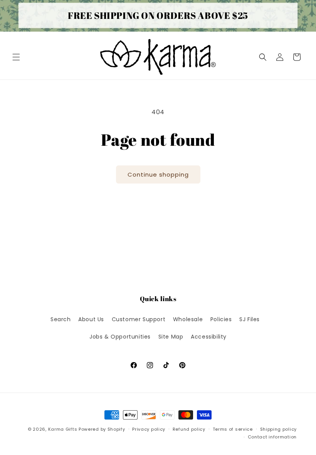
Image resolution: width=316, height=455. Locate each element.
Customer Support (139, 319)
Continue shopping (158, 174)
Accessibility (209, 336)
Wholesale (188, 319)
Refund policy (189, 429)
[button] (16, 57)
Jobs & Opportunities (120, 336)
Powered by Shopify (102, 429)
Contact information (272, 437)
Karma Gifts (62, 429)
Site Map (170, 336)
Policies (221, 319)
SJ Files (249, 319)
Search (60, 319)
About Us (91, 319)
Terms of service (233, 429)
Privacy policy (148, 429)
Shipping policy (278, 429)
